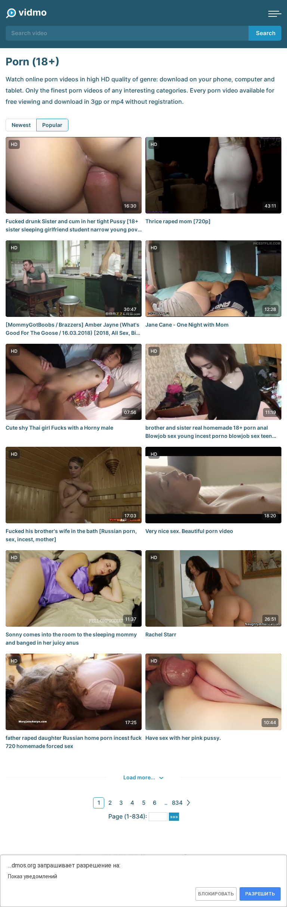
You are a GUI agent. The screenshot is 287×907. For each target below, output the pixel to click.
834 (177, 802)
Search (265, 33)
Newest (21, 125)
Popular (52, 125)
